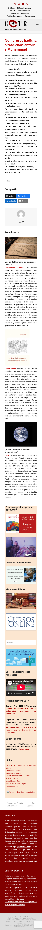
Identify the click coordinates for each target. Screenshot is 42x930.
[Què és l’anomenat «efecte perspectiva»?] (21, 434)
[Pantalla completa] (33, 693)
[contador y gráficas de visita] (21, 792)
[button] (37, 25)
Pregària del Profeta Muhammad (14, 804)
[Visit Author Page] (21, 214)
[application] (21, 687)
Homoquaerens (12, 786)
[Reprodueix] (9, 693)
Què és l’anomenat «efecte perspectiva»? (17, 450)
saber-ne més (24, 846)
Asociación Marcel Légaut (16, 783)
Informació (24, 749)
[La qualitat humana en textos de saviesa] (21, 248)
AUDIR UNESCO (12, 778)
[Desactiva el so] (29, 693)
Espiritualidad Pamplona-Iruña (18, 776)
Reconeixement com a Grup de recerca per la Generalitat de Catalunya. (21, 730)
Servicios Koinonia (13, 770)
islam (8, 181)
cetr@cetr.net (21, 923)
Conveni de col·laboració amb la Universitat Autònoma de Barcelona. (21, 711)
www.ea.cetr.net (30, 861)
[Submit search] (34, 643)
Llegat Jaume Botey (13, 781)
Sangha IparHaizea (13, 773)
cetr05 (21, 222)
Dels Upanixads (31, 804)
